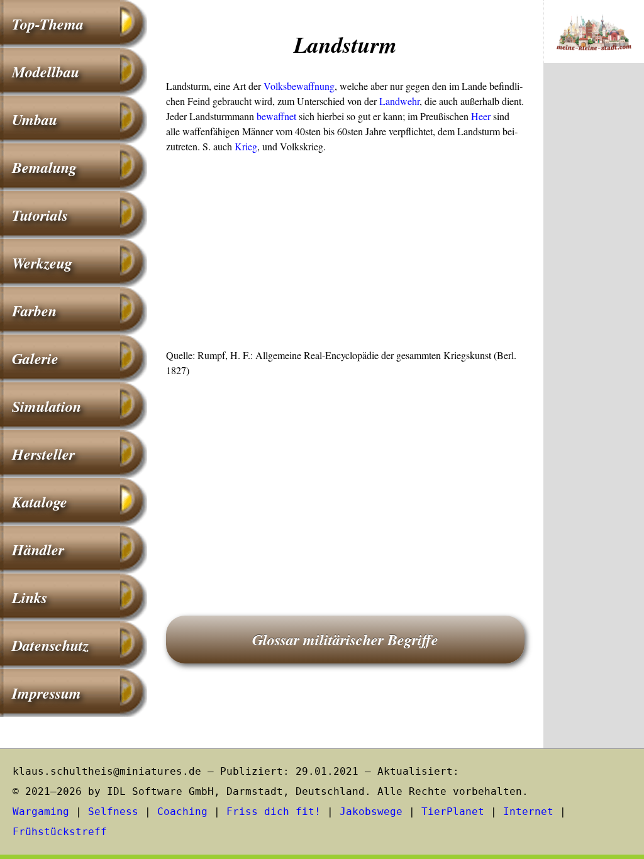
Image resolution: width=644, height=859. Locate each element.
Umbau (34, 119)
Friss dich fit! (273, 811)
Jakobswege (371, 811)
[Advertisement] (345, 255)
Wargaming (41, 811)
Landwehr (399, 101)
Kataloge (39, 502)
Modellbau (45, 71)
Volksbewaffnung (299, 85)
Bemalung (44, 167)
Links (29, 597)
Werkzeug (42, 263)
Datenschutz (50, 645)
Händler (38, 549)
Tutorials (40, 215)
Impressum (46, 693)
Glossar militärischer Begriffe (345, 639)
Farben (34, 310)
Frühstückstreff (60, 832)
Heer (481, 116)
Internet (528, 811)
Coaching (182, 811)
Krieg (246, 146)
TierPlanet (452, 811)
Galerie (35, 358)
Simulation (46, 406)
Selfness (113, 811)
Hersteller (43, 454)
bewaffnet (276, 116)
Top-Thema (48, 24)
